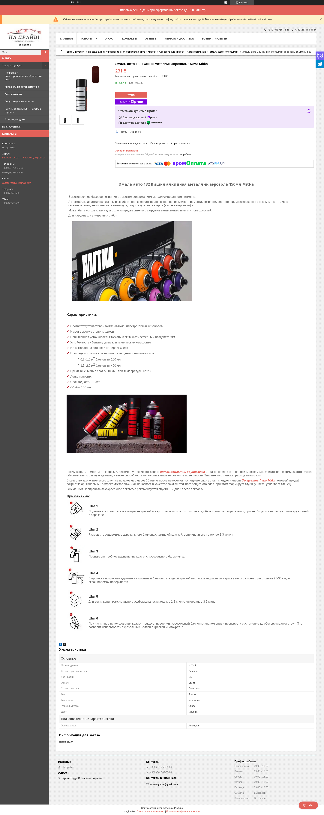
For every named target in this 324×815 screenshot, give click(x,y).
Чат (311, 805)
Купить (131, 94)
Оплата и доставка (179, 38)
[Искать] (45, 52)
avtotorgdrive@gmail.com (16, 182)
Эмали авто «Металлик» (224, 51)
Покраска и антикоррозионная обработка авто (23, 76)
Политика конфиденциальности (183, 811)
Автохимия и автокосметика (22, 86)
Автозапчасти (13, 94)
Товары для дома (15, 119)
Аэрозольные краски (171, 51)
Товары (86, 38)
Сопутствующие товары (19, 101)
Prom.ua (178, 808)
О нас (109, 38)
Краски (152, 51)
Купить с (125, 102)
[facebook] (60, 644)
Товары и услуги (12, 65)
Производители (11, 126)
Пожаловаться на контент (151, 811)
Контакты (129, 38)
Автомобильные (196, 51)
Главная (66, 38)
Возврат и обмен (214, 38)
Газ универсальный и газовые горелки (23, 110)
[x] (64, 644)
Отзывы (151, 38)
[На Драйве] (24, 35)
